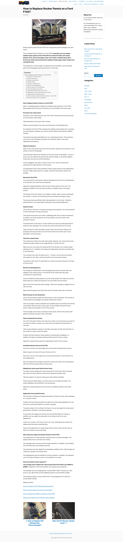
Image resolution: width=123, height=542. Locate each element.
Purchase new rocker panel (34, 76)
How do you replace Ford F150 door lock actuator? (39, 497)
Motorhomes (88, 102)
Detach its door (32, 82)
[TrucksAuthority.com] (27, 3)
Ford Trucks (25, 14)
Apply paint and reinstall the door (36, 94)
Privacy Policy (53, 533)
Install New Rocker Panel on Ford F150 (37, 90)
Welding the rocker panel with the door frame (39, 92)
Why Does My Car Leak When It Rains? (93, 50)
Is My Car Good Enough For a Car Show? (93, 55)
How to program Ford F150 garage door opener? (38, 486)
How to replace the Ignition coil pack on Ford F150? (39, 494)
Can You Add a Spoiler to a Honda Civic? (92, 60)
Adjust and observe (32, 78)
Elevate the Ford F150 (33, 80)
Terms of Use (68, 533)
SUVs (85, 111)
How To (86, 97)
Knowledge (87, 99)
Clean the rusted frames (34, 83)
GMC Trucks (88, 94)
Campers (87, 85)
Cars (85, 88)
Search (86, 73)
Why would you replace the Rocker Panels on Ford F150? (42, 96)
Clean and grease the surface (35, 89)
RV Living (87, 108)
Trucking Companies (90, 113)
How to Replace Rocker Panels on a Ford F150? (38, 75)
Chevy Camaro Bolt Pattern (92, 63)
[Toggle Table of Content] (55, 73)
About (58, 533)
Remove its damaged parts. (34, 85)
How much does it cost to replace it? (37, 97)
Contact (63, 533)
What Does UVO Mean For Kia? (92, 67)
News (86, 105)
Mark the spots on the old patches (35, 87)
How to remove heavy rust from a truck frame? (37, 490)
